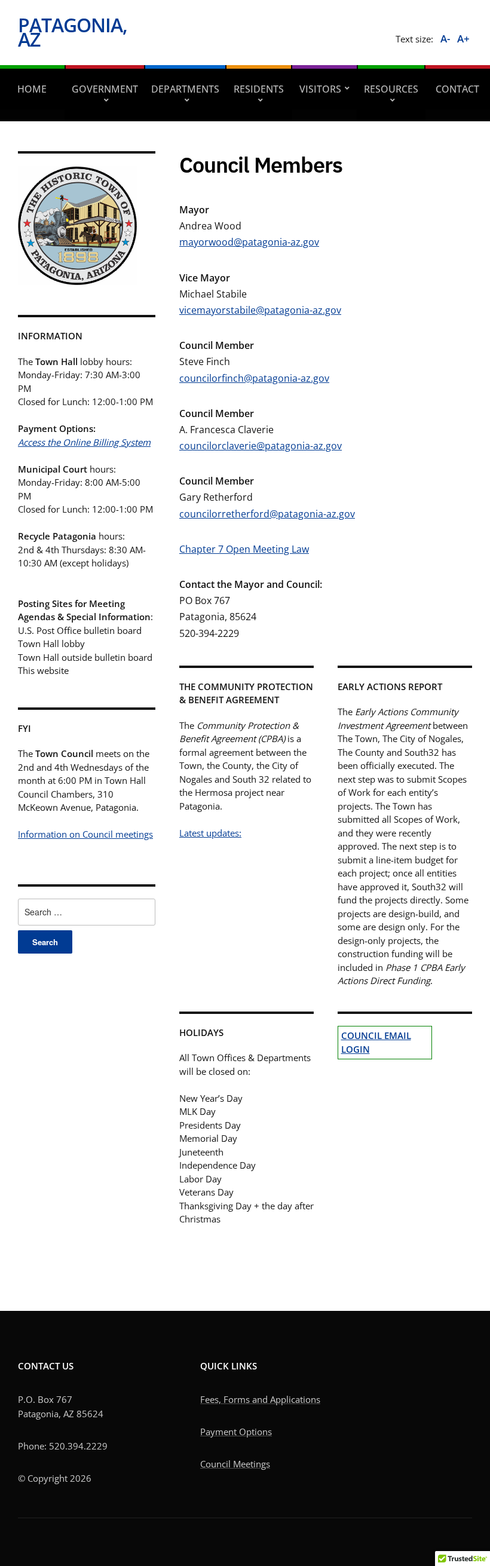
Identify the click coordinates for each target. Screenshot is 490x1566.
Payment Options (236, 1432)
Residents (259, 89)
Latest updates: (210, 833)
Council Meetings (235, 1464)
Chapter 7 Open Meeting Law (244, 549)
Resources (391, 89)
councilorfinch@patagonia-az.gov (254, 378)
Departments (185, 89)
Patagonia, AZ (72, 32)
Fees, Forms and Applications (260, 1399)
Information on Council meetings (85, 834)
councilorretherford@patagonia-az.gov (267, 513)
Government (105, 89)
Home (32, 89)
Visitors (320, 89)
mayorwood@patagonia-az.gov (249, 242)
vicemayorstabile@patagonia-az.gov (260, 310)
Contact (457, 89)
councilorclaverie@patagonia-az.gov (260, 445)
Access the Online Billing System (84, 442)
